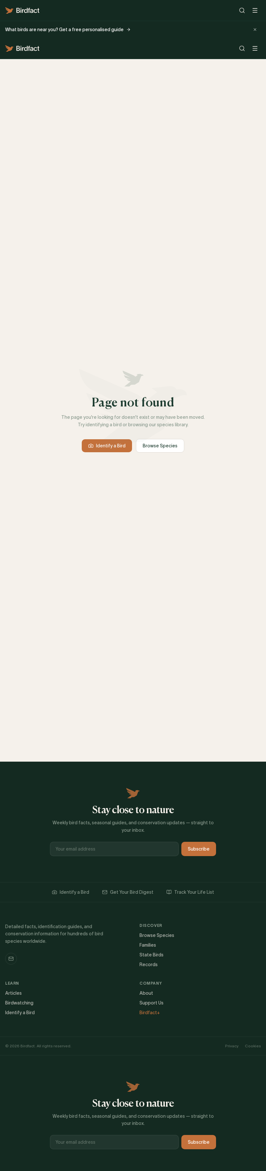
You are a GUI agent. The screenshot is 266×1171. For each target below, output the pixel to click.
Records (148, 964)
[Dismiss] (255, 29)
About (146, 993)
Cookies (253, 1046)
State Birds (151, 954)
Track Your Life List (194, 892)
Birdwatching (19, 1002)
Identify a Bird (111, 445)
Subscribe (199, 849)
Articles (13, 993)
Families (147, 945)
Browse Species (160, 445)
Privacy (231, 1046)
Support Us (151, 1002)
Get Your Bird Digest (131, 892)
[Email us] (11, 959)
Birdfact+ (149, 1012)
